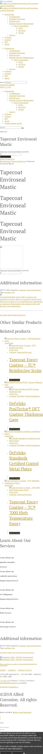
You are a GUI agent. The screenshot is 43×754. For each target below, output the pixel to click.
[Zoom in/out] (1, 727)
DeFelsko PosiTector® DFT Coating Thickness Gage (26, 411)
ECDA (20, 28)
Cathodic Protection (17, 19)
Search (2, 82)
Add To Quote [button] (14, 380)
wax (13, 292)
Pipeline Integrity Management (21, 23)
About (7, 44)
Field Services (14, 21)
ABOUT (3, 670)
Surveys (12, 35)
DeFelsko (20, 396)
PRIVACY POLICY (25, 670)
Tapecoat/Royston (19, 161)
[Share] (5, 727)
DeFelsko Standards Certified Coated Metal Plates (24, 461)
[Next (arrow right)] (3, 729)
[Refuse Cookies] (24, 753)
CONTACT (12, 670)
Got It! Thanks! (6, 753)
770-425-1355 (5, 680)
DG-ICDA (21, 30)
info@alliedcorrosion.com (10, 683)
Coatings (21, 290)
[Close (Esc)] (8, 727)
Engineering (9, 14)
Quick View (9, 343)
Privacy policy (17, 753)
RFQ (6, 42)
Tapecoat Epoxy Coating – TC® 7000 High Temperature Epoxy (23, 512)
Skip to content (6, 1)
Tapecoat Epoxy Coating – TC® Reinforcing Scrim (25, 365)
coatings (7, 292)
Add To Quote (5, 157)
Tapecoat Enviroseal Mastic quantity (14, 152)
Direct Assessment (21, 26)
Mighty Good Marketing (22, 712)
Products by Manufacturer (7, 160)
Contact (8, 40)
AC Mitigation (14, 17)
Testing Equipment (32, 396)
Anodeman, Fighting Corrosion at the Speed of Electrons (17, 652)
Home (2, 159)
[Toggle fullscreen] (3, 727)
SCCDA (21, 33)
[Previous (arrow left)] (1, 729)
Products (8, 37)
